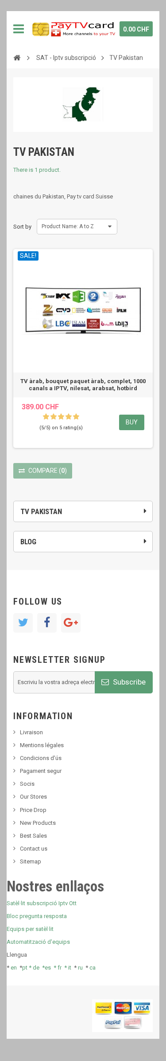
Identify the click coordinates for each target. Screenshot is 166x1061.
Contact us (33, 848)
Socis (27, 783)
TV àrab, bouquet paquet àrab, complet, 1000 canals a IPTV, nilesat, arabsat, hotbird (83, 385)
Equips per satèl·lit (30, 929)
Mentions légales (42, 745)
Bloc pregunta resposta (37, 916)
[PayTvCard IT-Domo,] (73, 29)
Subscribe (128, 681)
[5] (76, 416)
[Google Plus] (71, 623)
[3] (61, 416)
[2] (53, 416)
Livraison (31, 732)
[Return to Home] (16, 57)
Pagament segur (41, 771)
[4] (69, 416)
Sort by (22, 226)
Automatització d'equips (38, 941)
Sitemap (30, 861)
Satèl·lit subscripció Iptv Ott (42, 903)
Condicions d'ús (41, 758)
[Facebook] (47, 623)
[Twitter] (23, 623)
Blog (28, 541)
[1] (46, 416)
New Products (38, 823)
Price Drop (33, 810)
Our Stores (33, 796)
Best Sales (33, 835)
